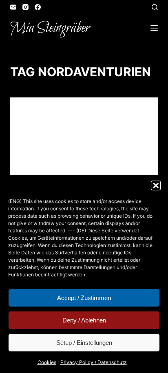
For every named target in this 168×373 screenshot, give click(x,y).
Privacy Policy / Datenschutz (93, 362)
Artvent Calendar (48, 113)
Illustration (95, 113)
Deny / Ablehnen (84, 320)
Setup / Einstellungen (84, 342)
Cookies (47, 362)
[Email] (13, 7)
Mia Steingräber (50, 28)
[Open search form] (155, 7)
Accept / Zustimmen (84, 297)
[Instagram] (25, 7)
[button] (156, 185)
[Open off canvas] (154, 28)
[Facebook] (38, 7)
